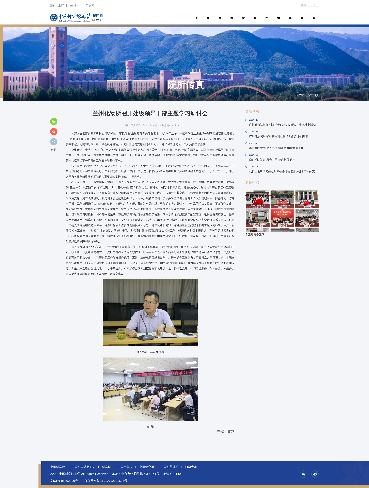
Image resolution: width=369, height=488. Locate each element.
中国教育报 (146, 467)
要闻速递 (208, 14)
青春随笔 (290, 14)
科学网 (106, 467)
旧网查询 (191, 467)
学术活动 (278, 14)
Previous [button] (249, 212)
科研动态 (231, 14)
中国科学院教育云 (83, 467)
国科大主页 (57, 5)
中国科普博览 (169, 467)
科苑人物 (255, 14)
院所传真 (243, 14)
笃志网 (90, 5)
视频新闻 (313, 14)
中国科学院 (57, 467)
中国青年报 (125, 467)
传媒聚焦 (302, 14)
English (74, 5)
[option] (282, 214)
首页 (196, 14)
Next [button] (316, 212)
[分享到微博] (53, 131)
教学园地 (220, 14)
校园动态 (266, 14)
